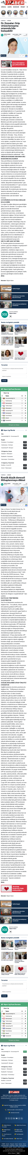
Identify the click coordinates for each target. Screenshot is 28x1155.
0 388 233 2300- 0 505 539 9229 (15, 1109)
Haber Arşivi (19, 1138)
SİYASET (23, 7)
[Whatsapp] (19, 1118)
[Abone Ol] (26, 55)
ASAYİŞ (9, 7)
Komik (16, 1144)
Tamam (18, 1153)
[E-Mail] (10, 316)
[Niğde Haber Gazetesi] (13, 2)
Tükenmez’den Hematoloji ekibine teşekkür (19, 346)
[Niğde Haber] (4, 314)
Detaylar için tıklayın (14, 425)
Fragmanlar (12, 1145)
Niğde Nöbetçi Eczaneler (6, 1126)
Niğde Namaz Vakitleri (6, 1130)
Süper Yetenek (22, 1145)
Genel (24, 1144)
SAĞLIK (9, 20)
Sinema (20, 1144)
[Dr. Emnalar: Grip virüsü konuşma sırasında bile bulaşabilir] (14, 45)
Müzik (17, 1145)
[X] (9, 1118)
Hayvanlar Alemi (5, 1145)
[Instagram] (11, 1118)
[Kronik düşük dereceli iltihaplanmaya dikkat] (14, 495)
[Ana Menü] (1, 2)
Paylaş (4, 55)
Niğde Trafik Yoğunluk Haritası (19, 1130)
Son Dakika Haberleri (8, 1138)
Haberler (3, 20)
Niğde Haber (12, 313)
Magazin (12, 1144)
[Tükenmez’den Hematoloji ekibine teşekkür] (21, 340)
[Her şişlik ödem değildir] (7, 340)
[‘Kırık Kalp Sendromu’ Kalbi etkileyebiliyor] (21, 353)
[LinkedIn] (14, 1118)
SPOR (19, 1147)
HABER (3, 1144)
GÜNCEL (3, 7)
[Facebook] (6, 1118)
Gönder (4, 380)
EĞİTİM (22, 1147)
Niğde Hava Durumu (21, 1125)
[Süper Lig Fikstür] (26, 430)
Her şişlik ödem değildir (7, 344)
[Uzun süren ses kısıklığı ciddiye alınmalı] (7, 353)
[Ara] (25, 3)
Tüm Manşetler (19, 1134)
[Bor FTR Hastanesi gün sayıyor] (21, 328)
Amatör (7, 1144)
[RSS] (22, 1118)
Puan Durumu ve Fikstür (6, 1135)
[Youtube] (16, 1118)
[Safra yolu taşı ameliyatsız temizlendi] (7, 328)
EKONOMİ (16, 7)
